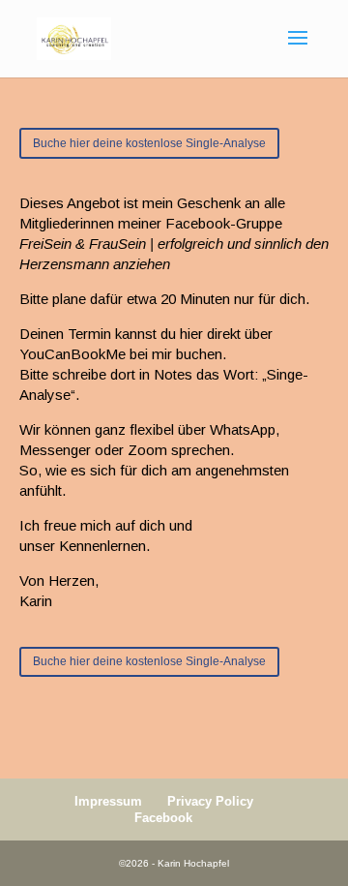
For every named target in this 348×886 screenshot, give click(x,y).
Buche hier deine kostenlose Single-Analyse (149, 143)
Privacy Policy (210, 801)
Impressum (108, 801)
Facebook (163, 817)
